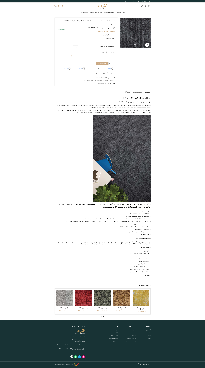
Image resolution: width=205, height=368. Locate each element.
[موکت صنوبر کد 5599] (121, 298)
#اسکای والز (148, 275)
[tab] (148, 91)
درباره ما (116, 330)
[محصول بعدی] (110, 24)
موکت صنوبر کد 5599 (122, 308)
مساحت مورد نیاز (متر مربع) (107, 46)
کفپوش (149, 335)
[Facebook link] (107, 83)
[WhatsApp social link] (145, 6)
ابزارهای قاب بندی (130, 341)
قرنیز (133, 335)
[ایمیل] (71, 356)
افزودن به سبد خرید (101, 63)
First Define (105, 80)
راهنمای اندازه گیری (110, 38)
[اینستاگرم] (83, 356)
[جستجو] (69, 6)
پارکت (149, 333)
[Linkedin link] (101, 83)
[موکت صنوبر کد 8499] (83, 298)
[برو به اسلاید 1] (103, 316)
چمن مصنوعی (130, 338)
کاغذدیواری (148, 330)
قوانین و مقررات (114, 335)
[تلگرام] (79, 356)
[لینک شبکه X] (105, 83)
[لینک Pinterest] (103, 83)
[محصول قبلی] (114, 24)
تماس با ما (115, 333)
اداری (95, 21)
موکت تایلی (89, 21)
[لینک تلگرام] (142, 6)
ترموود (132, 333)
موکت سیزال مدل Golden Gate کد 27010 (141, 308)
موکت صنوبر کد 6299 (102, 308)
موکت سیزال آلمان (102, 21)
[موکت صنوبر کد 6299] (102, 298)
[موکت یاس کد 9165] (64, 298)
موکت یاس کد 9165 (64, 308)
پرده (133, 330)
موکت (109, 21)
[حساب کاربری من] (66, 6)
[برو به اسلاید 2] (101, 316)
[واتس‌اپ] (75, 356)
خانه (114, 21)
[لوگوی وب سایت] (102, 6)
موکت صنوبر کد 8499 (83, 308)
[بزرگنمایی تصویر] (147, 45)
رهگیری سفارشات (113, 338)
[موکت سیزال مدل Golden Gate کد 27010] (141, 298)
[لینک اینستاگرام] (149, 6)
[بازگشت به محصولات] (112, 24)
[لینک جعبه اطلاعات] (108, 69)
